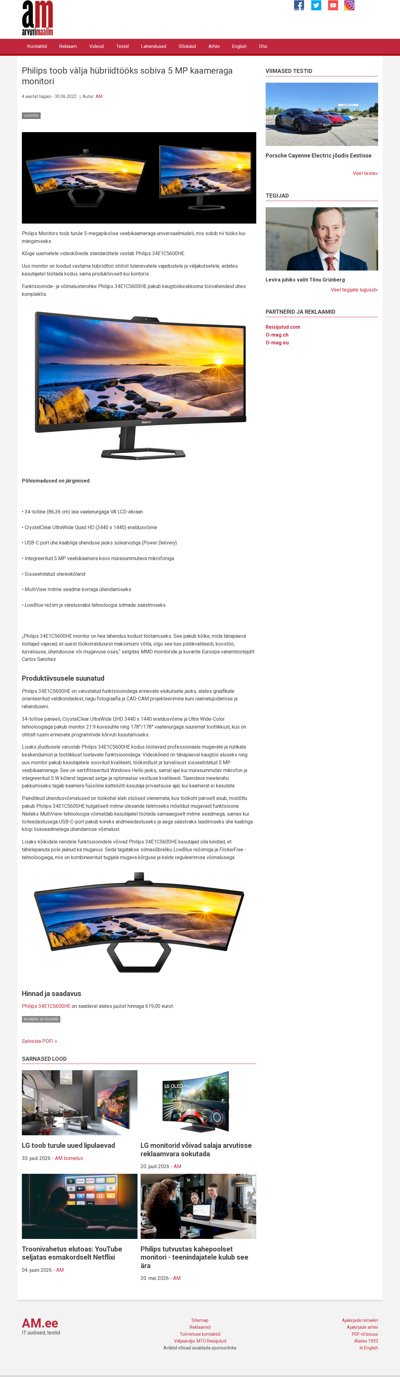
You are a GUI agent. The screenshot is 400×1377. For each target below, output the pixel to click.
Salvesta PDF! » (39, 1041)
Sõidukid (187, 46)
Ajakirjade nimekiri (360, 1320)
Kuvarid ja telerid (41, 1019)
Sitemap (200, 1320)
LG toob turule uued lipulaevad (68, 1145)
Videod (96, 46)
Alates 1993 (366, 1340)
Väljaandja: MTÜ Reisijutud (200, 1340)
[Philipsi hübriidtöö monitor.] (139, 177)
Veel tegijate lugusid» (354, 290)
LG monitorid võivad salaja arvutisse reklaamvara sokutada (196, 1150)
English (239, 46)
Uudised (31, 116)
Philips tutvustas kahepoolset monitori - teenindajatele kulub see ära (194, 1257)
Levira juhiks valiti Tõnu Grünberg (305, 280)
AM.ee (40, 1323)
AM (99, 96)
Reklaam (68, 46)
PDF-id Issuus (365, 1334)
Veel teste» (365, 173)
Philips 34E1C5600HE (46, 1006)
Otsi (263, 46)
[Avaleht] (37, 17)
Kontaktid (37, 46)
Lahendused (153, 46)
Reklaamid (200, 1327)
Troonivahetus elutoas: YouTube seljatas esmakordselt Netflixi (72, 1253)
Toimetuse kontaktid (200, 1334)
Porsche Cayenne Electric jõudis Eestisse (319, 155)
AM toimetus (69, 1158)
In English (369, 1347)
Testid (122, 46)
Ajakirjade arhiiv (362, 1327)
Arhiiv (214, 46)
